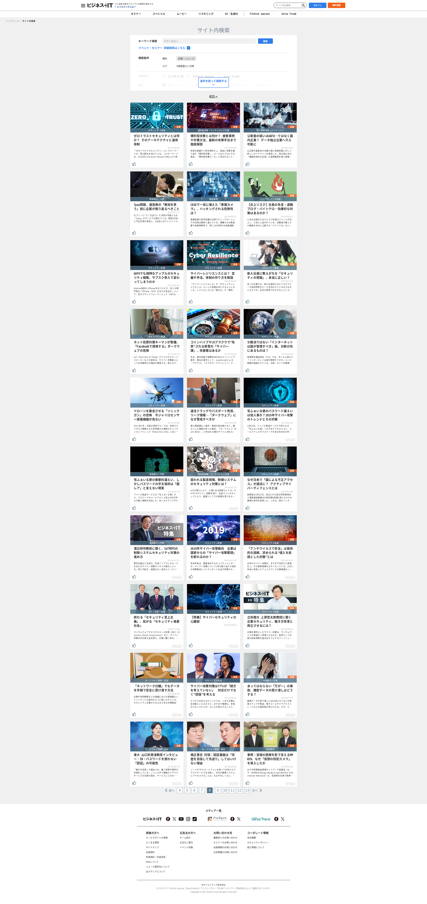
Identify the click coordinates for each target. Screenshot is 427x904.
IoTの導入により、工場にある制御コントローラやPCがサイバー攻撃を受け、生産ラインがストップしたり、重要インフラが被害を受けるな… (213, 493)
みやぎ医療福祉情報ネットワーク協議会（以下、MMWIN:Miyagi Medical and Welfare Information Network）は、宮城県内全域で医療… (270, 772)
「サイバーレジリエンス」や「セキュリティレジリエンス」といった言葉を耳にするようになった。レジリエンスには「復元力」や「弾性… (212, 287)
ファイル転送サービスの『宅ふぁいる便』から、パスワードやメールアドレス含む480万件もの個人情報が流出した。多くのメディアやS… (156, 497)
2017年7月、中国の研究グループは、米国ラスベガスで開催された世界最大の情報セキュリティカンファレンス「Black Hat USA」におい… (156, 428)
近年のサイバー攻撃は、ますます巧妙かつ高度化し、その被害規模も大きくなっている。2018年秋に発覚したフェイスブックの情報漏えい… (270, 566)
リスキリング (206, 14)
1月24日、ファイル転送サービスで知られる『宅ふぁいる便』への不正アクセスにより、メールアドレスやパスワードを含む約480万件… (269, 428)
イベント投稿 (186, 847)
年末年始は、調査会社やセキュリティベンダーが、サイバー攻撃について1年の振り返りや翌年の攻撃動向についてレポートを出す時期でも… (213, 566)
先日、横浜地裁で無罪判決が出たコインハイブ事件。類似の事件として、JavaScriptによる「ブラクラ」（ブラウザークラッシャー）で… (212, 360)
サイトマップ (152, 847)
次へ (255, 790)
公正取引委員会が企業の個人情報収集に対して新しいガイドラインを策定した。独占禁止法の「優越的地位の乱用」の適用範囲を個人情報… (269, 153)
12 (240, 790)
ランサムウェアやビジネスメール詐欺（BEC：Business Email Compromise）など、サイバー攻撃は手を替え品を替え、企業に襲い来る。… (157, 635)
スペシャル (159, 14)
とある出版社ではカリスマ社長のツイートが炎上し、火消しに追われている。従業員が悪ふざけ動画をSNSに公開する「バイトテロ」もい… (269, 222)
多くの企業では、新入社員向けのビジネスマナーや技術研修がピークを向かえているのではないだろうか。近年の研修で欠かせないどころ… (269, 287)
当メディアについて (155, 871)
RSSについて (152, 861)
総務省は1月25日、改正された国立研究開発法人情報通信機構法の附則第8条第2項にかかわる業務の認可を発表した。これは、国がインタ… (269, 497)
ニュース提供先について (158, 866)
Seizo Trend (231, 76)
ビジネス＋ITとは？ (126, 6)
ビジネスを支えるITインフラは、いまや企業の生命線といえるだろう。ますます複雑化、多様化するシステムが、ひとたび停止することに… (212, 703)
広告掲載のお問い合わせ (225, 852)
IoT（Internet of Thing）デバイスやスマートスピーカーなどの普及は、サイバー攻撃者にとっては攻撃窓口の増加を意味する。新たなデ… (156, 360)
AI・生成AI (231, 14)
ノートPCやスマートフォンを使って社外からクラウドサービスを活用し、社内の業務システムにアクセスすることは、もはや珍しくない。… (213, 772)
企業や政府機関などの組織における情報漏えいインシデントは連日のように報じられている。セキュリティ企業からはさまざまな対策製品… (156, 699)
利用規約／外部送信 (155, 856)
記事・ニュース (176, 85)
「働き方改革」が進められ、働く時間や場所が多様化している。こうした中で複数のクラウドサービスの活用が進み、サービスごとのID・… (156, 772)
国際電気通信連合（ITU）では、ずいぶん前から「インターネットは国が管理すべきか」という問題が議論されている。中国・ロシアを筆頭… (270, 360)
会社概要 (251, 837)
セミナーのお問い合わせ (225, 842)
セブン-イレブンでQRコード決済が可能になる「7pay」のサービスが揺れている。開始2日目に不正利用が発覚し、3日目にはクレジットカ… (156, 218)
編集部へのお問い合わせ (225, 837)
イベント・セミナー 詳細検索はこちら (161, 48)
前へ (172, 790)
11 (233, 790)
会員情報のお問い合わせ (225, 847)
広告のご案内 (186, 842)
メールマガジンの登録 (157, 837)
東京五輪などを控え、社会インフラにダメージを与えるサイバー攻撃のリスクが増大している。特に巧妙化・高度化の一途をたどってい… (156, 566)
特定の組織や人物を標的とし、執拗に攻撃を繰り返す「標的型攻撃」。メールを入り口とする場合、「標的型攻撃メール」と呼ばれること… (212, 153)
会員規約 (150, 852)
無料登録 (336, 5)
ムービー (182, 14)
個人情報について (256, 847)
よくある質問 (152, 842)
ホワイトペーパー (237, 85)
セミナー (136, 14)
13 (247, 790)
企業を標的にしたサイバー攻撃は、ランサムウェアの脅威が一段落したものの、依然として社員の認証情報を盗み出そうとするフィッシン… (269, 635)
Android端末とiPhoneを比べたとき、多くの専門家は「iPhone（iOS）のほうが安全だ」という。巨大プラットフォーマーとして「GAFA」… (156, 291)
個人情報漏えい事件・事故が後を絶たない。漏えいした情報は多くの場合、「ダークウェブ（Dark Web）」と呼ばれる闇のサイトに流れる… (213, 428)
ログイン (318, 5)
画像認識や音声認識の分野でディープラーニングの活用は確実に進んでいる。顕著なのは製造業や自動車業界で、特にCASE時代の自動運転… (213, 222)
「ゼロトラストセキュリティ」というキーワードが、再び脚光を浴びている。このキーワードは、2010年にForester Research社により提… (156, 153)
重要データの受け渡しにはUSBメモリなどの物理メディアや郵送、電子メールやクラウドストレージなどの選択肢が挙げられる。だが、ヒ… (269, 703)
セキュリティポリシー (258, 842)
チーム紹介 (185, 837)
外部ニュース (263, 85)
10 (225, 790)
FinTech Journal (203, 76)
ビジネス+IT (176, 76)
